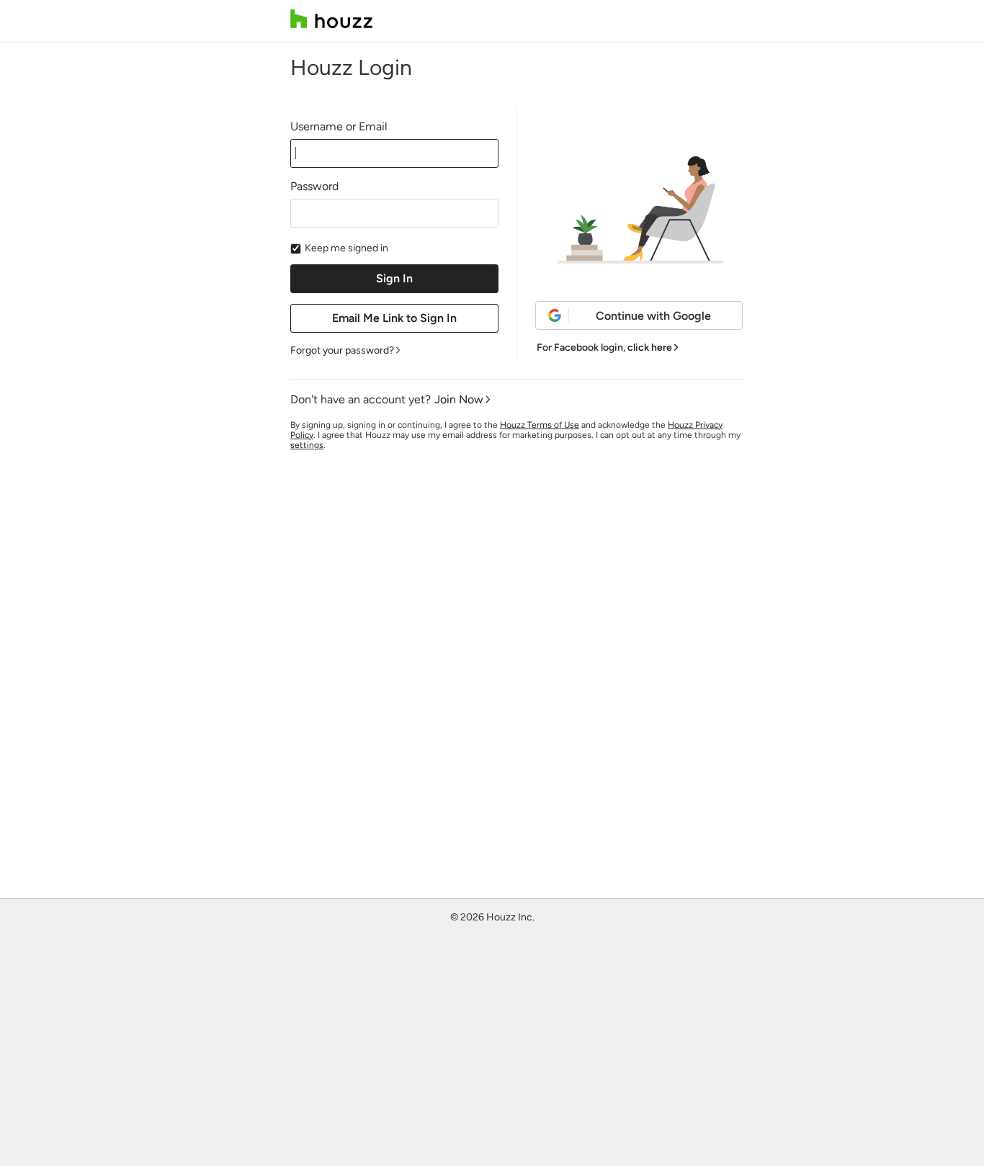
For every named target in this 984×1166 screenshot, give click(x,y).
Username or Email (339, 126)
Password (314, 186)
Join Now (458, 399)
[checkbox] (295, 248)
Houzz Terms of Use (539, 425)
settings (306, 445)
